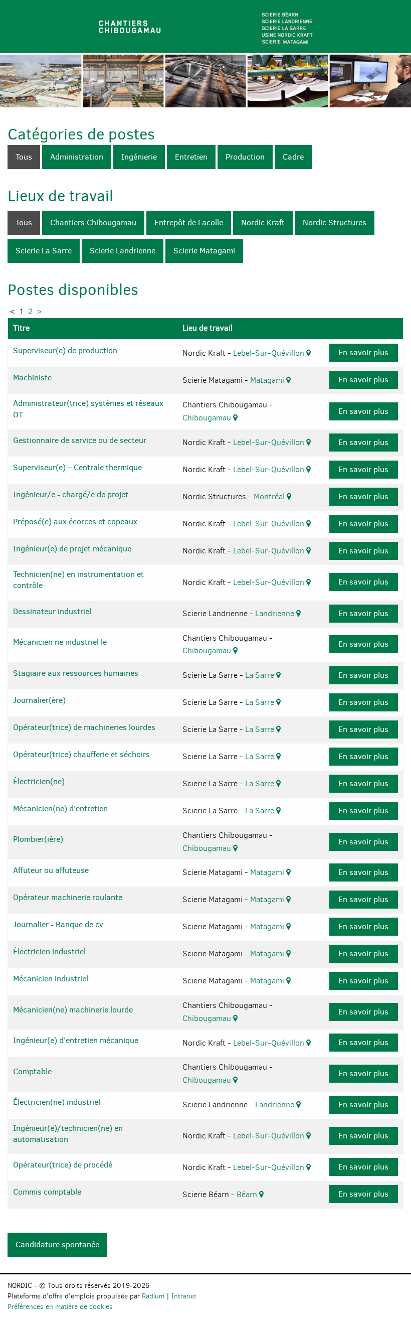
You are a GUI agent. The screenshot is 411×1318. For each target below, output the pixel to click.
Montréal (270, 496)
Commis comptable (47, 1192)
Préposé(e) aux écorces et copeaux (75, 521)
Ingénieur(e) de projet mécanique (72, 548)
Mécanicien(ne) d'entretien (60, 808)
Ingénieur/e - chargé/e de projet (70, 494)
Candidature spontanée (57, 1244)
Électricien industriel (49, 951)
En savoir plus (363, 352)
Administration (76, 157)
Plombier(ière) (38, 839)
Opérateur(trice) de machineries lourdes (84, 727)
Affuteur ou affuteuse (51, 870)
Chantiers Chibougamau (93, 222)
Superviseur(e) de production (65, 350)
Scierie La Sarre (44, 250)
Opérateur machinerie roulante (67, 897)
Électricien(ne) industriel (56, 1102)
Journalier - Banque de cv (58, 924)
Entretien (191, 157)
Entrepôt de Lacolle (188, 222)
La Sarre (260, 675)
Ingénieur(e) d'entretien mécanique (75, 1040)
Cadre (293, 157)
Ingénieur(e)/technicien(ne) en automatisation (68, 1133)
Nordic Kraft (263, 222)
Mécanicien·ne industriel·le (60, 642)
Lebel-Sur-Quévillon (269, 353)
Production (245, 157)
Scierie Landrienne (122, 250)
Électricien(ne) (39, 781)
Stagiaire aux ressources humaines (75, 673)
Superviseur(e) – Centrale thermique (77, 467)
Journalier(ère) (39, 700)
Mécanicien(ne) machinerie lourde (73, 1009)
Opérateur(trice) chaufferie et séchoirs (81, 754)
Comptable (32, 1071)
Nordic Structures (334, 222)
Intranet (183, 1296)
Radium (153, 1296)
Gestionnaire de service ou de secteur (79, 440)
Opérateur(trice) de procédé (62, 1164)
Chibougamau (207, 417)
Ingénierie (139, 157)
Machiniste (32, 377)
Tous (24, 157)
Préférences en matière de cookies (60, 1306)
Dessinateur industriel (52, 611)
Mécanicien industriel (50, 978)
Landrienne (275, 613)
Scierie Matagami (204, 250)
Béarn (248, 1194)
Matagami (268, 380)
